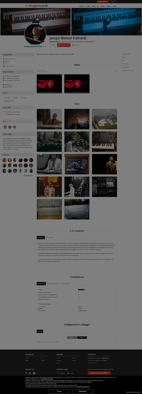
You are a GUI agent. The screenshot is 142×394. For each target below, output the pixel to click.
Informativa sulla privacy (84, 387)
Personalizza (82, 391)
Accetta (59, 391)
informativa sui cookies (47, 379)
